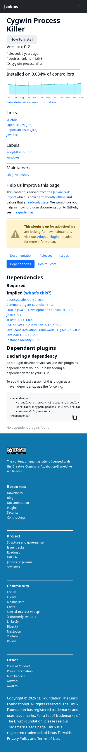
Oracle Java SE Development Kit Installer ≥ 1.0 (40, 310)
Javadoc (12, 135)
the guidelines (23, 212)
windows (13, 157)
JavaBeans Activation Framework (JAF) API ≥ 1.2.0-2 (43, 330)
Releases (46, 255)
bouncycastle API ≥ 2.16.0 (25, 299)
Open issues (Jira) (19, 125)
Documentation (21, 255)
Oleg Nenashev (18, 175)
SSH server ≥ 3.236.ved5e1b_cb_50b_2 (34, 325)
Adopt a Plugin (48, 237)
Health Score (47, 264)
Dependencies (20, 264)
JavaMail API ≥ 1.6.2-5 (22, 335)
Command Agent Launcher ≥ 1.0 (30, 304)
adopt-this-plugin (19, 152)
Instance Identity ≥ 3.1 (23, 340)
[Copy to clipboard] (74, 417)
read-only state (37, 202)
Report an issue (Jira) (22, 130)
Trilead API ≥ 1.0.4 (20, 320)
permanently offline (51, 197)
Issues (64, 255)
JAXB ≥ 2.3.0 (15, 315)
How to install (21, 39)
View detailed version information (31, 102)
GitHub (12, 119)
